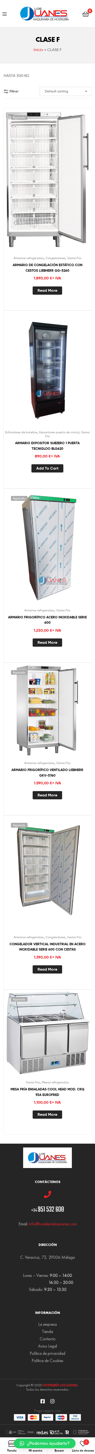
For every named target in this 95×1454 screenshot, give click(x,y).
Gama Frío (74, 258)
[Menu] (4, 13)
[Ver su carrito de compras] (85, 13)
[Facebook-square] (42, 1401)
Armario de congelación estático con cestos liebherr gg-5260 (47, 268)
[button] (45, 1443)
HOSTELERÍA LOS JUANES (59, 1385)
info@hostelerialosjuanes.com (53, 1224)
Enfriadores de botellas (21, 432)
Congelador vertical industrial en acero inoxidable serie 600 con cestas (48, 947)
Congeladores (55, 258)
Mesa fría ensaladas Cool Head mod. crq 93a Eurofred (47, 1092)
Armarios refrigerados (29, 258)
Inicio (38, 49)
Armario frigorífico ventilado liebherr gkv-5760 (47, 773)
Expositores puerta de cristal (59, 432)
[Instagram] (52, 1401)
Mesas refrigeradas (55, 1082)
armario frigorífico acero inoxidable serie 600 (47, 620)
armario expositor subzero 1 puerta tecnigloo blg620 (47, 446)
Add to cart (47, 468)
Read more (47, 290)
